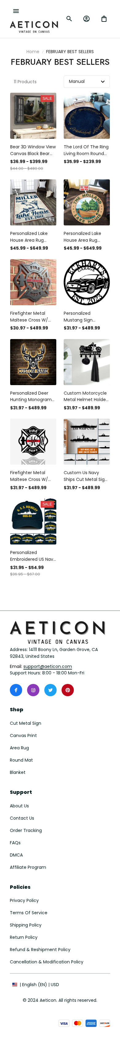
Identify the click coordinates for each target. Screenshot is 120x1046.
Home (32, 52)
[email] (47, 666)
